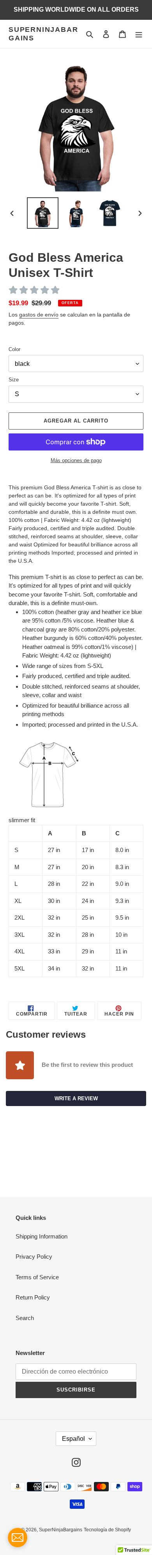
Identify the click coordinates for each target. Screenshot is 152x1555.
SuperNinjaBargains (43, 34)
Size (14, 380)
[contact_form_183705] (17, 1537)
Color (14, 349)
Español (73, 1438)
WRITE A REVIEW (76, 1098)
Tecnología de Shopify (107, 1529)
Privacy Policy (34, 1256)
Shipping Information (41, 1236)
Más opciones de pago (76, 460)
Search (25, 1318)
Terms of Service (37, 1277)
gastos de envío (38, 314)
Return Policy (33, 1297)
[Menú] (139, 34)
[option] (43, 213)
